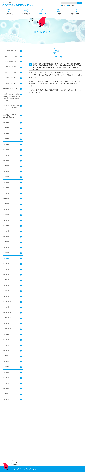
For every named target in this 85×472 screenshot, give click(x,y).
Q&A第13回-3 (7, 301)
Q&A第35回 (6, 171)
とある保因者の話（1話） (10, 83)
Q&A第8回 (6, 361)
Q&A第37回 (6, 160)
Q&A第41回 (6, 138)
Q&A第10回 (6, 350)
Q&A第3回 (6, 388)
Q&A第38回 (6, 155)
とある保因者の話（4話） (10, 61)
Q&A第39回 (6, 149)
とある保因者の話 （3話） (10, 67)
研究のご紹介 (10, 14)
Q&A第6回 (6, 372)
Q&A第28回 (6, 209)
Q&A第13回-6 (7, 318)
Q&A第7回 (6, 366)
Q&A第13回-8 (7, 328)
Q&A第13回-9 (7, 334)
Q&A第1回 (6, 399)
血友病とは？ (26, 14)
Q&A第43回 (6, 128)
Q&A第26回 (6, 220)
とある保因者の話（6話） (10, 50)
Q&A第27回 (6, 214)
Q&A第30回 (6, 198)
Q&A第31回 (6, 193)
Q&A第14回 (6, 285)
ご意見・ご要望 (75, 14)
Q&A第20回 (6, 252)
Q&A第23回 (6, 236)
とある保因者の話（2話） (10, 77)
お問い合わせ (72, 5)
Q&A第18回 (6, 263)
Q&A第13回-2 (7, 296)
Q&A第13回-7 (7, 323)
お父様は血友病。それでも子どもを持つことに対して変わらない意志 (11, 107)
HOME (64, 5)
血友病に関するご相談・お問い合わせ (25, 469)
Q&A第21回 (6, 247)
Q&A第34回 (6, 176)
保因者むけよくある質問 (9, 72)
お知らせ (58, 14)
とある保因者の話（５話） (10, 56)
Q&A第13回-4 (7, 307)
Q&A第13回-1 (7, 290)
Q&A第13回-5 (7, 312)
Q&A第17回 (6, 269)
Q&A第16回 (6, 274)
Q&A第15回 (6, 280)
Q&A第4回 (6, 383)
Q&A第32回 (6, 187)
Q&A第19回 (6, 258)
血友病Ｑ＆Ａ (42, 14)
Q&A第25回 (6, 225)
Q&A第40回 (6, 144)
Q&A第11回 (6, 345)
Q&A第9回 (6, 356)
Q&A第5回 (6, 377)
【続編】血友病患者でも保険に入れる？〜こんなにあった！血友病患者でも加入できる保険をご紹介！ (11, 97)
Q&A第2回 (6, 394)
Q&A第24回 (6, 231)
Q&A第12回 (6, 339)
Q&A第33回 (6, 182)
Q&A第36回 (6, 166)
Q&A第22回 (6, 242)
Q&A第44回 (6, 122)
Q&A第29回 (6, 204)
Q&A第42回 (6, 133)
